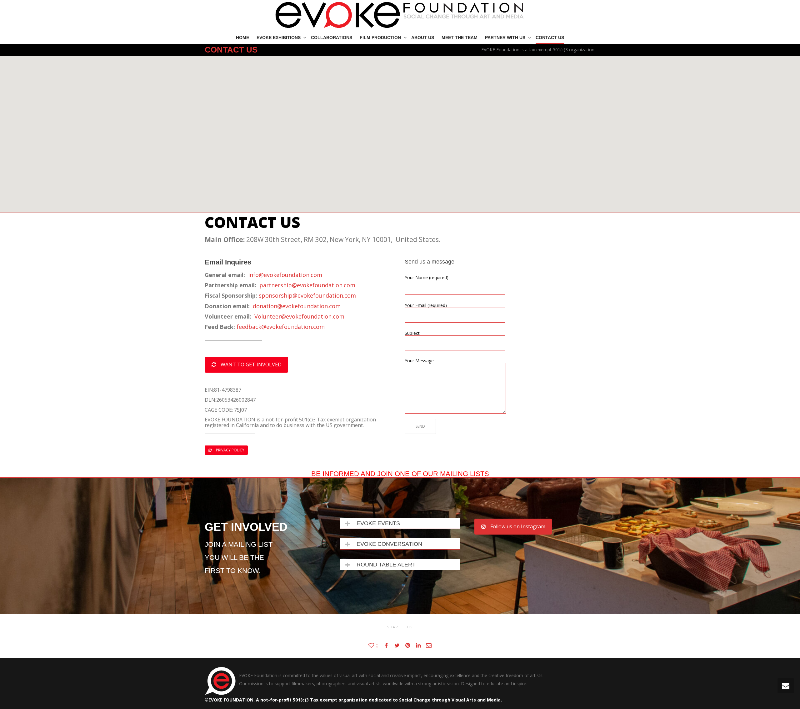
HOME (242, 37)
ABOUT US (422, 37)
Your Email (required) (426, 305)
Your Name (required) (426, 277)
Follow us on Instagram (517, 526)
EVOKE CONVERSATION (389, 544)
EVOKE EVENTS (378, 523)
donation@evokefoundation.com (297, 306)
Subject (412, 333)
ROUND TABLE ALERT (386, 564)
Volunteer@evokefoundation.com (299, 316)
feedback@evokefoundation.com (281, 326)
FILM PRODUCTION (381, 37)
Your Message (419, 361)
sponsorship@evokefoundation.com (307, 295)
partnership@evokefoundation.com (307, 285)
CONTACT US (550, 37)
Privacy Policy (229, 450)
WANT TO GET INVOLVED (250, 364)
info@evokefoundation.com (285, 275)
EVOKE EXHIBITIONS (279, 37)
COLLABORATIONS (331, 37)
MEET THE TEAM (460, 37)
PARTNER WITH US (506, 37)
